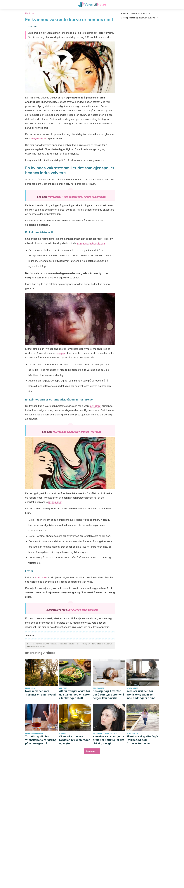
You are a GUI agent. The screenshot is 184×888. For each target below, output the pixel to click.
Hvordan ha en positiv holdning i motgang (77, 431)
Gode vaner (98, 688)
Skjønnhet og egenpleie (105, 734)
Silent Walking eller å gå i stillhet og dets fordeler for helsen (142, 740)
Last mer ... (92, 751)
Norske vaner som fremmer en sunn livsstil (40, 692)
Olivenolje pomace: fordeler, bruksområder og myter (74, 740)
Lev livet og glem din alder (82, 609)
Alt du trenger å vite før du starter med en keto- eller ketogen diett (74, 694)
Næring (62, 734)
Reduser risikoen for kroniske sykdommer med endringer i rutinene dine (142, 694)
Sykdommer (132, 688)
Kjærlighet (29, 13)
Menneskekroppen (34, 734)
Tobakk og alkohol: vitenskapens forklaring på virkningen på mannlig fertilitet (40, 740)
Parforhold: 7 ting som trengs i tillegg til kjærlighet (77, 196)
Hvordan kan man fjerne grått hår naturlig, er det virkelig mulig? (108, 740)
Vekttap (63, 688)
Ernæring (30, 688)
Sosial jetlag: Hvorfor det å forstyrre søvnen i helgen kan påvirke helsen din (108, 694)
